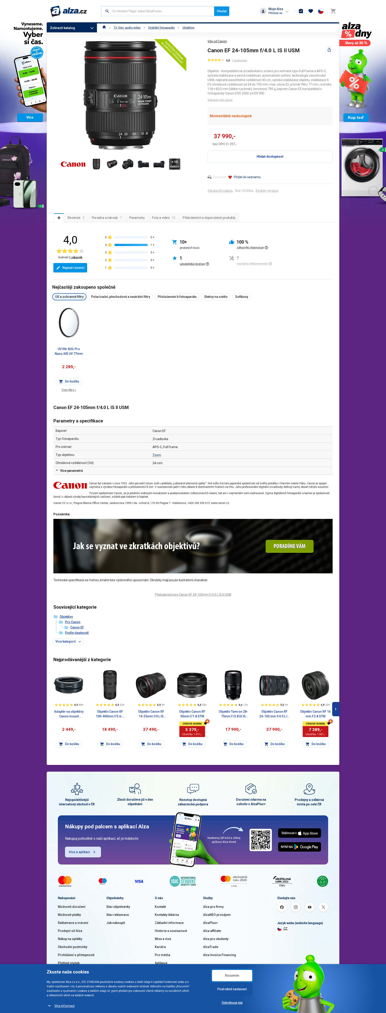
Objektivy (188, 27)
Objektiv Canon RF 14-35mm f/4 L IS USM (151, 714)
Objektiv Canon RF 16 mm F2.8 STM (315, 714)
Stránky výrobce (267, 190)
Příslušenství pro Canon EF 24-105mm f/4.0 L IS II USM (193, 594)
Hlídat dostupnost (270, 156)
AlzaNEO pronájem (217, 915)
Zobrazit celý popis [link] (220, 100)
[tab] (59, 217)
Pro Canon (72, 622)
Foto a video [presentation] (163, 217)
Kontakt (160, 907)
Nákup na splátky (70, 939)
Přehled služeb (69, 963)
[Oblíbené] (310, 11)
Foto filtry (69, 390)
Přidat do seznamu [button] (247, 177)
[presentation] (59, 217)
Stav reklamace (117, 915)
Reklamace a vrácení (73, 923)
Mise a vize (163, 939)
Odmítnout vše (232, 1003)
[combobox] (157, 11)
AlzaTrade (210, 947)
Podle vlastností (77, 633)
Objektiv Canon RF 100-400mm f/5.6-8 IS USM (110, 714)
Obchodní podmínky (72, 947)
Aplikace (161, 963)
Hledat (222, 11)
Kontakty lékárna (167, 915)
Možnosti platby (69, 915)
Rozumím (232, 975)
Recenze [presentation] (76, 217)
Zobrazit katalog (62, 28)
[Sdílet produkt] (329, 49)
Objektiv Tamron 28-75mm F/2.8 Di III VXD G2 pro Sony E (233, 714)
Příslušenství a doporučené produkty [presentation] (209, 217)
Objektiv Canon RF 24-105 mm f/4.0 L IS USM (274, 714)
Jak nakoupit (115, 923)
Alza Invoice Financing (219, 955)
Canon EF (77, 627)
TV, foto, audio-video (127, 27)
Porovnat (219, 177)
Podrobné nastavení (232, 989)
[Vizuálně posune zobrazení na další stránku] (335, 709)
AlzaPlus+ (210, 923)
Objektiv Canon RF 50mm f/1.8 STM (192, 714)
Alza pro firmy (213, 907)
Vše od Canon (217, 41)
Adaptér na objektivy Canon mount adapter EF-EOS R (69, 714)
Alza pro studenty (216, 939)
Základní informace (169, 923)
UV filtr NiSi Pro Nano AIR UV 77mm (69, 351)
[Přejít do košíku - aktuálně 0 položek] (333, 11)
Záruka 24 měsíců (220, 190)
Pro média (162, 955)
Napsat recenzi (73, 267)
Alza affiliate (212, 931)
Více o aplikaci (79, 852)
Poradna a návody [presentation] (107, 217)
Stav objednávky (118, 907)
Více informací (64, 1006)
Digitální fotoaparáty (161, 27)
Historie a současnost (171, 931)
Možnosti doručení (71, 907)
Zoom (157, 455)
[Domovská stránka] (104, 27)
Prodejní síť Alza (70, 931)
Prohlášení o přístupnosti (76, 955)
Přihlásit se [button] (275, 13)
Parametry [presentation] (137, 217)
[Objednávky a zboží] (301, 11)
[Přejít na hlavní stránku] (68, 11)
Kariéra (160, 947)
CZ (285, 928)
